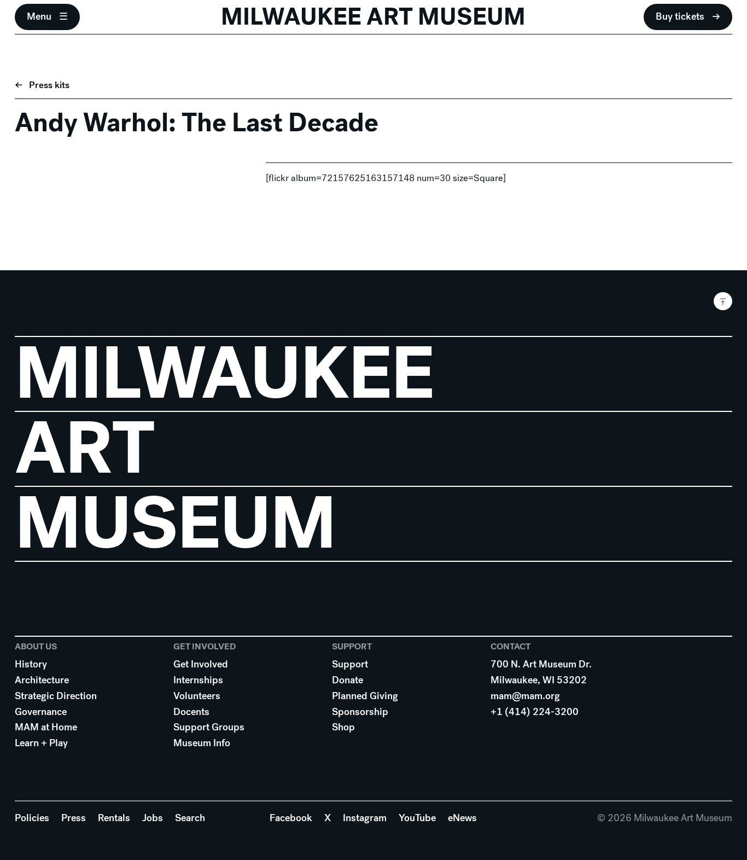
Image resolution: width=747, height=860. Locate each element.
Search (190, 817)
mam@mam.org (525, 695)
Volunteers (196, 695)
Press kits (49, 85)
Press (73, 817)
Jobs (152, 817)
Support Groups (208, 727)
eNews (462, 817)
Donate (347, 680)
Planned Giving (365, 695)
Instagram (365, 817)
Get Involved (200, 664)
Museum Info (201, 742)
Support (350, 664)
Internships (198, 680)
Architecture (42, 680)
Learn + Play (41, 742)
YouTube (417, 817)
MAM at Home (46, 727)
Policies (32, 817)
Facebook (291, 817)
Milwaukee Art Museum (373, 17)
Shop (343, 727)
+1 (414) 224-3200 (535, 711)
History (31, 664)
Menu (39, 16)
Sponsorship (360, 711)
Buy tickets (680, 16)
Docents (191, 711)
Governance (41, 711)
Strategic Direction (56, 695)
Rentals (114, 817)
